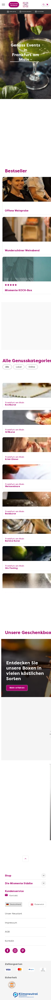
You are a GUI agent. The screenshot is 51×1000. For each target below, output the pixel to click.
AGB (7, 931)
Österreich (39, 904)
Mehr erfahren (17, 688)
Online (31, 367)
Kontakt (13, 895)
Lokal (19, 367)
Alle (7, 367)
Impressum (11, 922)
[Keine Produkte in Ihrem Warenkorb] (47, 4)
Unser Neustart (13, 913)
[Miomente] (25, 4)
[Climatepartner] (25, 993)
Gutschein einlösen (14, 4)
